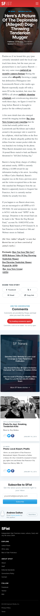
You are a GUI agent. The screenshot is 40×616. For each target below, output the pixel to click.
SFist (6, 528)
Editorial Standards (8, 570)
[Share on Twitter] (9, 436)
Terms (3, 611)
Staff (3, 566)
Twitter (4, 591)
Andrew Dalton (24, 11)
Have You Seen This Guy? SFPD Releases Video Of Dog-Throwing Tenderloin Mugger (19, 255)
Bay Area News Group (12, 268)
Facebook (5, 587)
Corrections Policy (8, 573)
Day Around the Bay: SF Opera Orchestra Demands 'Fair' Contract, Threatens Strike (20, 369)
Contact (4, 577)
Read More (32, 514)
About (4, 563)
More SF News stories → (20, 387)
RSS (3, 594)
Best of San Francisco (9, 552)
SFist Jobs (5, 549)
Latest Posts (6, 545)
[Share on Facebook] (13, 436)
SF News (11, 11)
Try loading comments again (20, 321)
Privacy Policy (6, 608)
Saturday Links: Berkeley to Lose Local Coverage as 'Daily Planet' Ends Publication (20, 358)
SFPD (5, 272)
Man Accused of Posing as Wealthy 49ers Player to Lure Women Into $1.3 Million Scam (20, 379)
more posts (15, 515)
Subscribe (20, 502)
